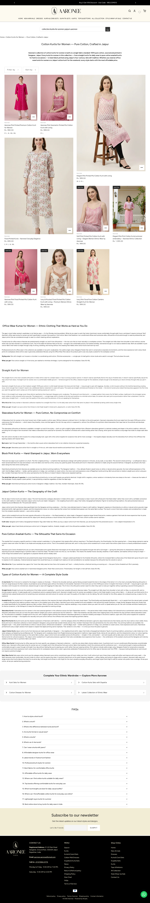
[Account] (134, 11)
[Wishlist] (139, 12)
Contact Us (127, 18)
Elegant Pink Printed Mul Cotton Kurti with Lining (94, 176)
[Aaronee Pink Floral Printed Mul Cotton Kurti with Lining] (20, 272)
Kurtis (74, 18)
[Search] (129, 11)
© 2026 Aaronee (68, 898)
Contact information (96, 896)
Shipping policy (84, 896)
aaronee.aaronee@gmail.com (45, 857)
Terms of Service (70, 884)
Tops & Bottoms (84, 18)
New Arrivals (29, 18)
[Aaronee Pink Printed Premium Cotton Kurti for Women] (20, 98)
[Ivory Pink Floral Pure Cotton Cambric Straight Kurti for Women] (93, 272)
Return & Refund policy (72, 871)
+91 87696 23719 (41, 862)
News (66, 864)
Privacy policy (61, 896)
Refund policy (51, 896)
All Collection (98, 18)
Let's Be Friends (57, 828)
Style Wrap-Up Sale (113, 18)
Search (66, 848)
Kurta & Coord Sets (71, 854)
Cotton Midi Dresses (71, 858)
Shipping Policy (69, 874)
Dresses (39, 18)
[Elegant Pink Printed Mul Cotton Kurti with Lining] (111, 123)
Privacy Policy (69, 867)
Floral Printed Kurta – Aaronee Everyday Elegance (22, 239)
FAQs (66, 881)
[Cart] (144, 11)
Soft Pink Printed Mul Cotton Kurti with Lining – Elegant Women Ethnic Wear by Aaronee (91, 238)
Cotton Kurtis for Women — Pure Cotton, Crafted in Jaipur (27, 37)
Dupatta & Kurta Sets (72, 861)
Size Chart (68, 877)
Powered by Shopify (81, 898)
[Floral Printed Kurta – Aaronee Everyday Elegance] (38, 186)
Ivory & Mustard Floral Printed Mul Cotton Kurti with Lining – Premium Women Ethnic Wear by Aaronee (56, 301)
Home (20, 18)
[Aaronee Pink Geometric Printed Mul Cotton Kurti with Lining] (57, 98)
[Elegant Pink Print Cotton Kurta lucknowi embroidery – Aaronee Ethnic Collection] (129, 209)
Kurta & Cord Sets (51, 18)
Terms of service (72, 896)
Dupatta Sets (65, 18)
